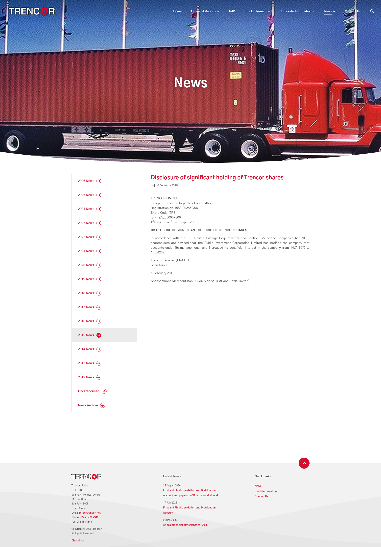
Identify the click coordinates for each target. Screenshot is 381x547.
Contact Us (353, 11)
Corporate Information (296, 11)
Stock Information (257, 11)
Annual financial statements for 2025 (185, 525)
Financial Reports (203, 11)
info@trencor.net (90, 513)
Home (177, 11)
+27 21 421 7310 (89, 517)
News (328, 11)
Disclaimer (77, 540)
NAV (232, 11)
